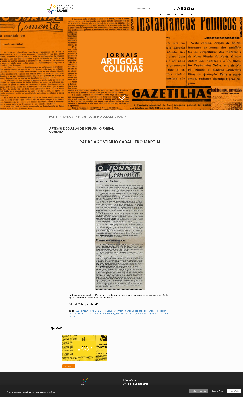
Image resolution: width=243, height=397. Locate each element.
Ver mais (69, 366)
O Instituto (163, 14)
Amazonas (81, 310)
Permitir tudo (234, 391)
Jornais (68, 116)
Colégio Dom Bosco (96, 310)
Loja (190, 14)
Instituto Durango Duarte (112, 313)
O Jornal (137, 313)
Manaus (129, 313)
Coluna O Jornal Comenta (119, 310)
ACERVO (179, 14)
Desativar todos (217, 391)
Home (53, 116)
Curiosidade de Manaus (143, 310)
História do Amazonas (88, 313)
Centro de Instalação (198, 391)
